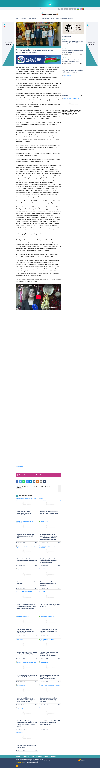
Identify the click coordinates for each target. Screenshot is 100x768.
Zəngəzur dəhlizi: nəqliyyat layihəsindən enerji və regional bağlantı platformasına (25, 699)
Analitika (23, 18)
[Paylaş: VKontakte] (34, 481)
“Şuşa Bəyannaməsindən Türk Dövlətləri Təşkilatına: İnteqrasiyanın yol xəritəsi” (49, 653)
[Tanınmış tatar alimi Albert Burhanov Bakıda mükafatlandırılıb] (27, 551)
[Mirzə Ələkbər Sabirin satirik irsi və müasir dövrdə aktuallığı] (27, 667)
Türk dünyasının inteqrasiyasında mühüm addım (26, 746)
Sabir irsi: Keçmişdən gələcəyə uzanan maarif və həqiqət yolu (49, 512)
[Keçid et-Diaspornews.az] (49, 13)
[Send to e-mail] (41, 481)
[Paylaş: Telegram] (30, 481)
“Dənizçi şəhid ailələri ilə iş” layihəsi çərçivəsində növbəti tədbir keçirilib (25, 631)
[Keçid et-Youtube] (72, 9)
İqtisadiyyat (45, 18)
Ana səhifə (18, 756)
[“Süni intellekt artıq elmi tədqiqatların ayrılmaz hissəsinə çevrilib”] (73, 103)
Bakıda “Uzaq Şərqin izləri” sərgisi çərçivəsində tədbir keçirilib (27, 653)
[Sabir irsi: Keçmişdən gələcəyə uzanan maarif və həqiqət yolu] (50, 504)
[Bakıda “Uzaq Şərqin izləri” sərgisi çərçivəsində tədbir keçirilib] (27, 644)
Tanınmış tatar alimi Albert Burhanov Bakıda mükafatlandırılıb (27, 559)
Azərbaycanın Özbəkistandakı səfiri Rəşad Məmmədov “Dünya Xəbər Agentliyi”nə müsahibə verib (26, 607)
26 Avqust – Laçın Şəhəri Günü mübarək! (26, 582)
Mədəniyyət (63, 18)
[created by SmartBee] (82, 760)
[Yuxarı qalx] (96, 764)
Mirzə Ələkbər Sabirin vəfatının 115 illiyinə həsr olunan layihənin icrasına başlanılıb (50, 722)
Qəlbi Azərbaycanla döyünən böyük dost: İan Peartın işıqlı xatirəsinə (48, 699)
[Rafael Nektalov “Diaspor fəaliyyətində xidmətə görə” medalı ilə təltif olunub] (27, 504)
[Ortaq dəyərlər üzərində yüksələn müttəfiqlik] (50, 597)
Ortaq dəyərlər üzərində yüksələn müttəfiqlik (50, 605)
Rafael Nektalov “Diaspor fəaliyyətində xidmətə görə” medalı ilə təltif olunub (25, 513)
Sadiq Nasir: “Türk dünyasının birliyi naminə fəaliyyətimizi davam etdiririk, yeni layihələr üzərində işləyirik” (27, 723)
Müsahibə (70, 18)
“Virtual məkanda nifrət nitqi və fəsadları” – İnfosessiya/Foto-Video (49, 631)
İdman (39, 18)
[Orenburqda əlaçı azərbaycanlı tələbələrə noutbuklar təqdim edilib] (38, 34)
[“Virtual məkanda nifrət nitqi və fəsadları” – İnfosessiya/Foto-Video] (50, 621)
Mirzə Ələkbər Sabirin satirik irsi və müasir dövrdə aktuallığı (27, 676)
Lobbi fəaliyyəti (54, 18)
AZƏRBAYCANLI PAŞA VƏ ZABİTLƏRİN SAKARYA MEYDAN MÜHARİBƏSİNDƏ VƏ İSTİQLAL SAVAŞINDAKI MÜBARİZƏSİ (49, 537)
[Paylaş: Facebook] (17, 481)
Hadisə (29, 18)
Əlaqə (32, 756)
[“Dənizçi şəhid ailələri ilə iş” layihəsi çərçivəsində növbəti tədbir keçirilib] (27, 621)
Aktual (18, 18)
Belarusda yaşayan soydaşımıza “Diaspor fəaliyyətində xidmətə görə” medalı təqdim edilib (49, 676)
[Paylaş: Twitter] (20, 481)
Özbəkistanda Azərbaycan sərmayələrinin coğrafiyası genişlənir (48, 583)
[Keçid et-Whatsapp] (70, 9)
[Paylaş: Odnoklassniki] (37, 481)
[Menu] (17, 14)
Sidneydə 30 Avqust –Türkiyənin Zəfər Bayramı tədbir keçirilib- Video (26, 536)
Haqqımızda (26, 756)
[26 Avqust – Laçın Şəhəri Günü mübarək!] (27, 574)
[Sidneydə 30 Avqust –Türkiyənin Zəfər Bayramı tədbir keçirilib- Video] (27, 526)
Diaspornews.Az (19, 762)
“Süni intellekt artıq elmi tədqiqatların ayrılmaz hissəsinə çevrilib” (72, 110)
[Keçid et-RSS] (75, 9)
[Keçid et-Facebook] (59, 9)
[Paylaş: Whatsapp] (23, 481)
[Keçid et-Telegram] (67, 9)
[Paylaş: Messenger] (27, 481)
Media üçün (39, 756)
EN (81, 9)
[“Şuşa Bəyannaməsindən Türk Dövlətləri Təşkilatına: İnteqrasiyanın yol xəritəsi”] (50, 644)
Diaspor (34, 18)
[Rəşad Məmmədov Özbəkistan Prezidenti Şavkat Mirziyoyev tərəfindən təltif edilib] (50, 551)
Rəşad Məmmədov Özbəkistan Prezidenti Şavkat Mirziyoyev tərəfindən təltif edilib (49, 560)
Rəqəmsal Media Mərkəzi (50, 756)
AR (83, 9)
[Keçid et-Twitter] (62, 9)
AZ (78, 9)
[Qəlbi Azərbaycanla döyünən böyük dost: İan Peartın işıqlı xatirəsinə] (50, 690)
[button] (44, 481)
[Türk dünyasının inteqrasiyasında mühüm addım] (27, 738)
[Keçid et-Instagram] (64, 9)
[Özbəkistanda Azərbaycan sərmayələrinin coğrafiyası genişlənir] (50, 574)
